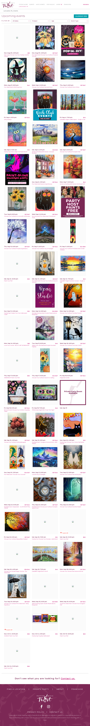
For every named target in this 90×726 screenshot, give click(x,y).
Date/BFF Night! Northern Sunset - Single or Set (72, 281)
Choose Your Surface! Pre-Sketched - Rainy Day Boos (16, 604)
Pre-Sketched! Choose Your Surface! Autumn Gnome (45, 281)
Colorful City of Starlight (38, 474)
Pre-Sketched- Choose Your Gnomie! (14, 474)
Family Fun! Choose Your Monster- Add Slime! (45, 539)
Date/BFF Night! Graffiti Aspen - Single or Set (72, 119)
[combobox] (20, 21)
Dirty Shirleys (8, 119)
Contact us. (68, 678)
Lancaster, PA (23, 6)
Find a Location (16, 689)
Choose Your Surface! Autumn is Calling (43, 377)
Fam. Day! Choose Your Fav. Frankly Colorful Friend (16, 55)
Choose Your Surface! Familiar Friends (70, 313)
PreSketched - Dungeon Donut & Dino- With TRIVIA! (44, 443)
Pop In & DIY (51, 4)
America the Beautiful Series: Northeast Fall (72, 184)
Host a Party (40, 4)
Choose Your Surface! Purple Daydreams (15, 248)
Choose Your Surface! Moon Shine (69, 87)
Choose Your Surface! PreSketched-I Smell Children (72, 249)
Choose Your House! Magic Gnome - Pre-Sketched (15, 572)
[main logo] (8, 2)
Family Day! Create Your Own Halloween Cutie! (15, 313)
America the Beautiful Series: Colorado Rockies (43, 152)
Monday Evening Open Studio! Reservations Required (44, 313)
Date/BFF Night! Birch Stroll (40, 571)
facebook (41, 706)
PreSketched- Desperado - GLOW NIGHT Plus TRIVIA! (17, 507)
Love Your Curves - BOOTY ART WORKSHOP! (16, 345)
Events (31, 4)
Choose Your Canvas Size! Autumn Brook (71, 571)
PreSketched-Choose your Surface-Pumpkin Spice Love (44, 507)
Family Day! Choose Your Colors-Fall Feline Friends (72, 443)
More (58, 4)
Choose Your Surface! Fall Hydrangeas (15, 442)
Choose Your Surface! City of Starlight (42, 248)
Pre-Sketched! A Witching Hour (13, 87)
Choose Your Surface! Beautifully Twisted (15, 539)
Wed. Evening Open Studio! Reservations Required (43, 604)
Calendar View (81, 16)
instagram (48, 706)
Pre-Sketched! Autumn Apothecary (42, 184)
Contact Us (56, 712)
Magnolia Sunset (64, 377)
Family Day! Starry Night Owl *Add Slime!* (15, 151)
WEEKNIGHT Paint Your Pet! (12, 377)
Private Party (41, 689)
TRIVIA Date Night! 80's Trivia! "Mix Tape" (43, 410)
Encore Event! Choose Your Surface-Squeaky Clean (17, 410)
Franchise (67, 4)
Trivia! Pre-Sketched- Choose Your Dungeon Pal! (72, 604)
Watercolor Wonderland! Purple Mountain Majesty (44, 346)
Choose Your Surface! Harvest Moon (42, 87)
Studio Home (23, 4)
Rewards (86, 4)
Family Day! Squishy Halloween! (41, 636)
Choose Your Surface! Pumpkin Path (70, 151)
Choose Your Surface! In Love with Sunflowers (17, 216)
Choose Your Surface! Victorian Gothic (71, 345)
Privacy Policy (35, 712)
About (60, 689)
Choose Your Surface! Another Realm (70, 506)
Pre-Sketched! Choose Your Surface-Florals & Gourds (45, 55)
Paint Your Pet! (8, 281)
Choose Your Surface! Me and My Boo (70, 474)
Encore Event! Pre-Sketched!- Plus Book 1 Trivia (43, 217)
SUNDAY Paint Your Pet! (11, 636)
